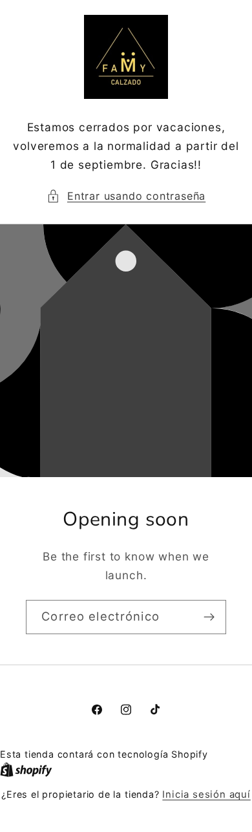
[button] (126, 196)
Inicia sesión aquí (206, 794)
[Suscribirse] (209, 617)
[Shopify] (26, 770)
